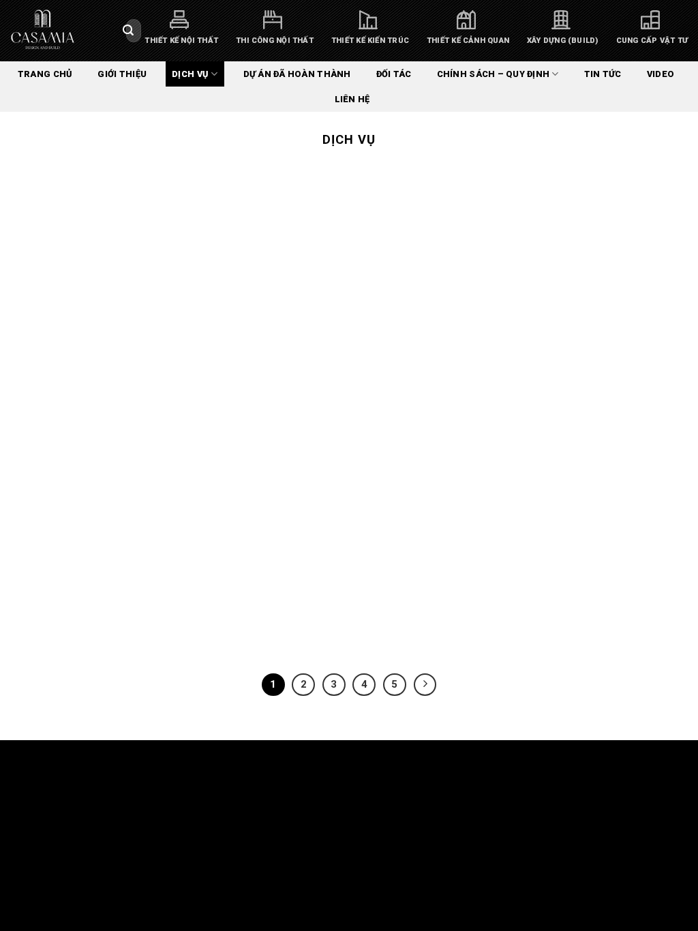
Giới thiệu (122, 74)
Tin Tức (603, 74)
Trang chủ (45, 74)
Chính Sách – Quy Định (493, 74)
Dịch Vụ (190, 74)
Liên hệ (352, 99)
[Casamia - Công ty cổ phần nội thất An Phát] (58, 30)
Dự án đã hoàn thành (297, 74)
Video (660, 74)
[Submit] (128, 30)
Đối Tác (394, 74)
